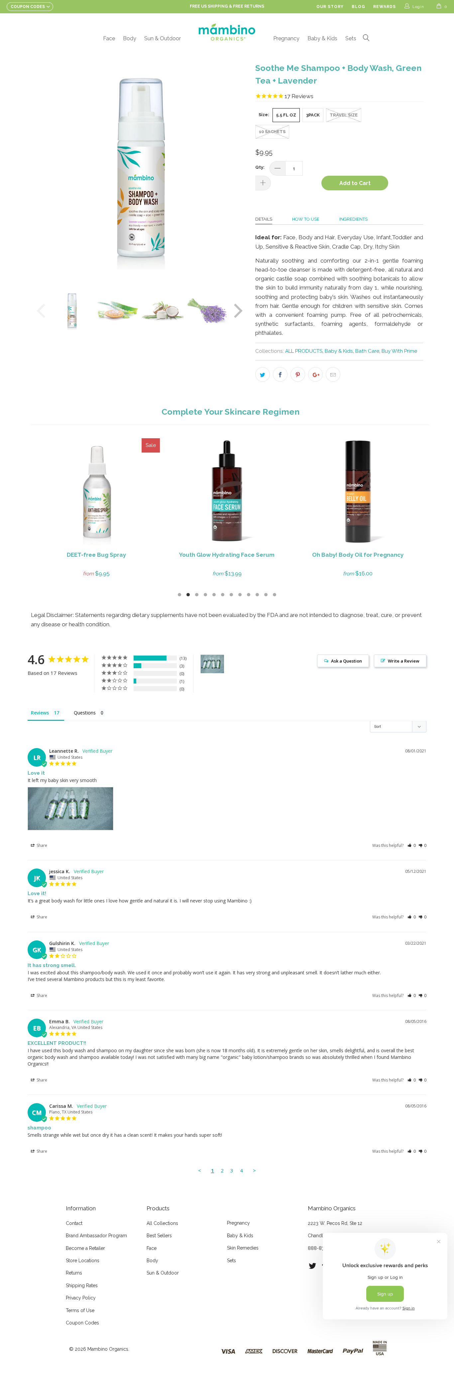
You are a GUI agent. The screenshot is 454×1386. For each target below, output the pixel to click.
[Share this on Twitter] (262, 374)
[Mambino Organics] (227, 32)
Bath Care (367, 351)
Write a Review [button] (403, 661)
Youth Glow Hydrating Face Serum (226, 491)
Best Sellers (159, 1235)
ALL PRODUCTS (303, 351)
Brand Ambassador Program (96, 1235)
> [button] (254, 1170)
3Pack (313, 114)
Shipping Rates (82, 1285)
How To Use (305, 219)
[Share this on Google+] (315, 374)
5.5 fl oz (286, 114)
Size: (264, 114)
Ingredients (353, 219)
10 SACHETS (272, 131)
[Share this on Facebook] (280, 374)
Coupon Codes (82, 1322)
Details (263, 219)
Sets (350, 38)
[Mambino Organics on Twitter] (313, 1266)
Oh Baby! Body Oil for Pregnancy (357, 491)
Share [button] (41, 845)
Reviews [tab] (40, 712)
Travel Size (344, 114)
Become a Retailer (85, 1248)
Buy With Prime (399, 351)
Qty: (260, 167)
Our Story (330, 6)
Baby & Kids (322, 38)
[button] (411, 845)
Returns (74, 1273)
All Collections (162, 1223)
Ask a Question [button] (346, 661)
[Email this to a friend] (333, 374)
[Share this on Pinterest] (297, 374)
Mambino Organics (107, 1349)
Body (129, 38)
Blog (358, 6)
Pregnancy (286, 38)
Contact (74, 1223)
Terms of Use (80, 1310)
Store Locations (82, 1260)
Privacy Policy (81, 1297)
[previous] (43, 170)
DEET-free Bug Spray (96, 491)
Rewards (384, 6)
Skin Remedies (243, 1248)
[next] (237, 170)
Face (109, 38)
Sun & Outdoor (162, 38)
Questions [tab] (85, 712)
